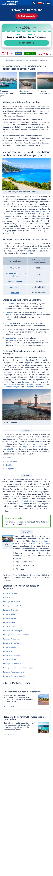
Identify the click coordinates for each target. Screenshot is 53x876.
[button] (34, 3)
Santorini (23, 382)
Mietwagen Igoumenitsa (11, 602)
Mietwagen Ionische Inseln (12, 606)
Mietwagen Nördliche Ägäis (12, 631)
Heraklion (9, 465)
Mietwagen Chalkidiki (10, 593)
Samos (40, 386)
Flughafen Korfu (28, 501)
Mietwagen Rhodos (9, 647)
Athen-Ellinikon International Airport (15, 274)
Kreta (36, 211)
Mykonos (34, 382)
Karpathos (15, 293)
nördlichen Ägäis (13, 386)
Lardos (35, 541)
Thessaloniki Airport (15, 281)
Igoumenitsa (10, 338)
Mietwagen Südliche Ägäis (11, 655)
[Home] (10, 3)
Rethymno (9, 468)
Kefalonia (16, 384)
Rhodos (43, 211)
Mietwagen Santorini (9, 651)
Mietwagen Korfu (8, 614)
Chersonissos (11, 461)
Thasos (30, 386)
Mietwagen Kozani (9, 618)
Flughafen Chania (9, 449)
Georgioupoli (15, 287)
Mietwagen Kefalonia (10, 610)
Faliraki (47, 543)
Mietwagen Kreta (8, 622)
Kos (49, 211)
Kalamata (9, 329)
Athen (30, 253)
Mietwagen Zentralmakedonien (13, 676)
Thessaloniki (15, 268)
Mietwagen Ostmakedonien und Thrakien (17, 635)
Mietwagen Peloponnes (11, 639)
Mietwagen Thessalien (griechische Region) (18, 668)
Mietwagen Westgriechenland (13, 672)
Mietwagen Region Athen (11, 643)
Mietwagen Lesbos (9, 626)
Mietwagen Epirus (8, 597)
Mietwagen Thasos (9, 659)
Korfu (10, 213)
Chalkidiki (9, 303)
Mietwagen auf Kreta (31, 444)
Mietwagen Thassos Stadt (11, 664)
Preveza (8, 312)
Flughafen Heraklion (32, 446)
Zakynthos (30, 384)
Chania (8, 457)
